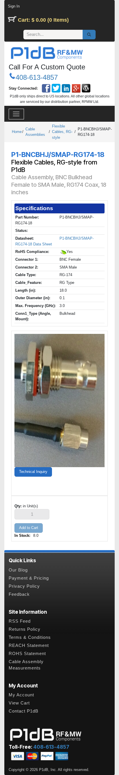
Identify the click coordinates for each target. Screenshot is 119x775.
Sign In (14, 6)
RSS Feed (20, 621)
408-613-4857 (37, 77)
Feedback (19, 594)
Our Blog (18, 570)
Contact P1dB (23, 711)
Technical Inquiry (33, 471)
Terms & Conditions (30, 637)
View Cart (19, 703)
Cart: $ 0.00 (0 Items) (43, 20)
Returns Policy (24, 629)
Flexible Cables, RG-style (62, 132)
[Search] (89, 35)
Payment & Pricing (29, 578)
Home (17, 132)
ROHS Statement (27, 653)
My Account (21, 695)
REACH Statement (29, 645)
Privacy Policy (24, 586)
